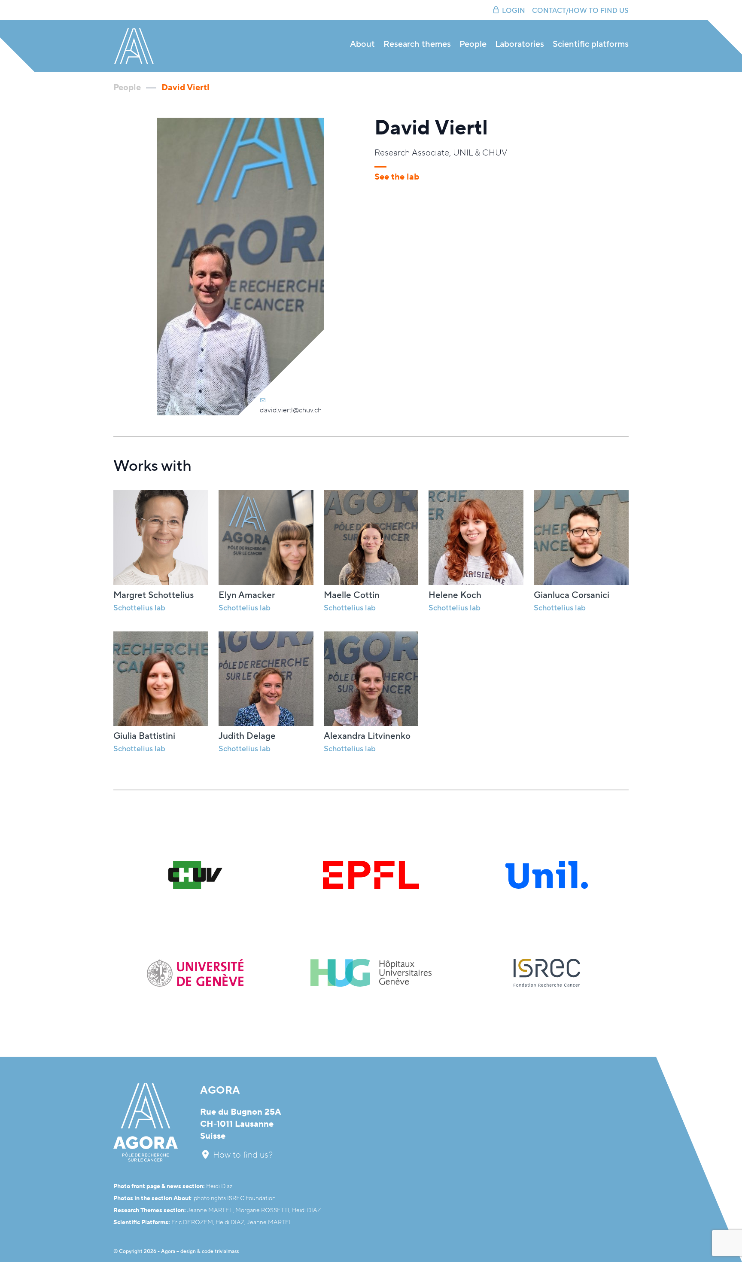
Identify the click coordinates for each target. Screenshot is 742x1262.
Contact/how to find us (580, 10)
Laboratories (519, 44)
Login (513, 10)
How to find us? (242, 1155)
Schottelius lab (245, 608)
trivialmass (227, 1251)
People (473, 44)
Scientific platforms (591, 44)
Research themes (417, 44)
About (362, 44)
